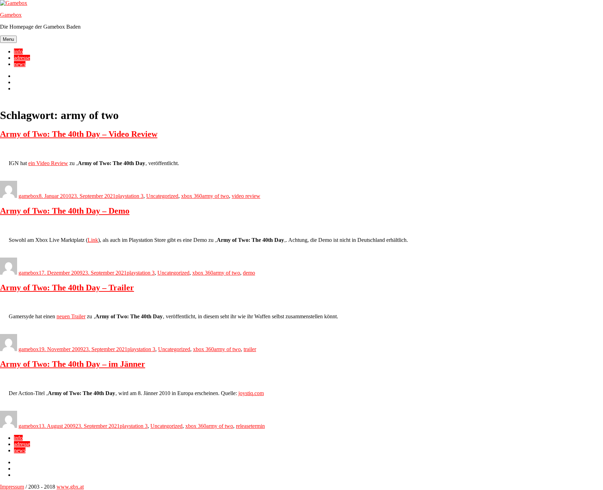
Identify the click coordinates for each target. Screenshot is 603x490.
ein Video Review (48, 163)
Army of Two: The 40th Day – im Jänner (72, 364)
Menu (8, 39)
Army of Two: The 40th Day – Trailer (67, 287)
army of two (215, 196)
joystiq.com (251, 393)
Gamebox (11, 15)
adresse (22, 58)
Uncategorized (162, 196)
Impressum (12, 487)
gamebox (28, 196)
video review (246, 196)
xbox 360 (191, 196)
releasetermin (250, 426)
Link (93, 240)
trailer (250, 349)
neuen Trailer (71, 316)
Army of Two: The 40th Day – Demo (64, 210)
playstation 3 (129, 196)
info (18, 51)
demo (249, 273)
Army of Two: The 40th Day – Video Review (78, 134)
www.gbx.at (70, 487)
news (19, 64)
